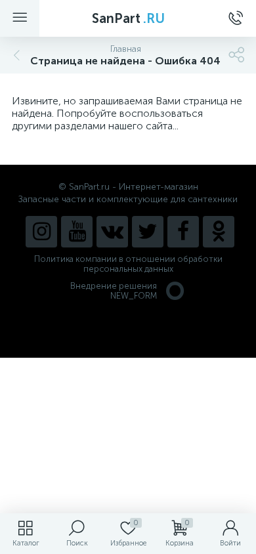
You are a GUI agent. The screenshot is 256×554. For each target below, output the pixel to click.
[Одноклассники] (218, 231)
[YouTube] (77, 231)
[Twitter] (147, 231)
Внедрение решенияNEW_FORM (113, 291)
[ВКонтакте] (112, 231)
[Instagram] (41, 231)
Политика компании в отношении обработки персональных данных (128, 264)
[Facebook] (183, 231)
